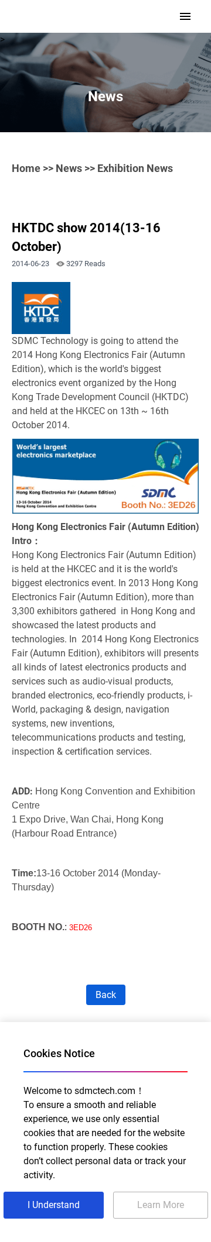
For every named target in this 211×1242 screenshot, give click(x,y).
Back (106, 994)
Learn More (160, 1204)
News (69, 168)
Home (26, 168)
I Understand (54, 1204)
